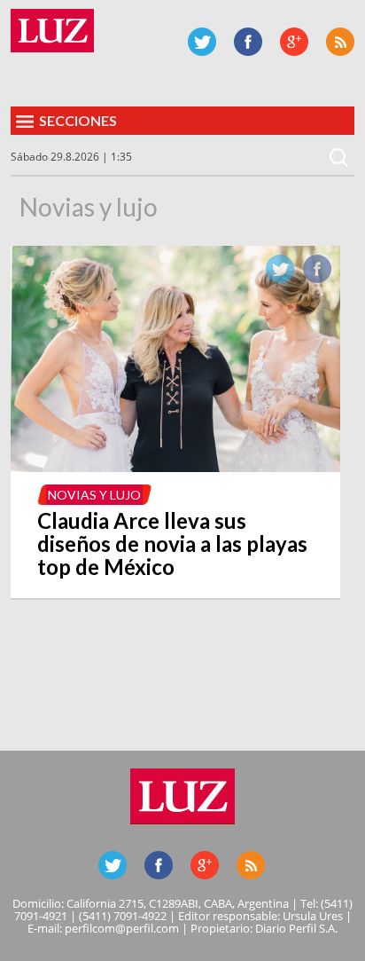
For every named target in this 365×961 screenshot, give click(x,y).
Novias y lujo (94, 494)
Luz (52, 30)
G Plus (294, 42)
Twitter (202, 42)
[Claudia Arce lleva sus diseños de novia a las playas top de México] (175, 467)
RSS (340, 42)
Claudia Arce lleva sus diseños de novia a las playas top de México (172, 543)
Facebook (248, 42)
